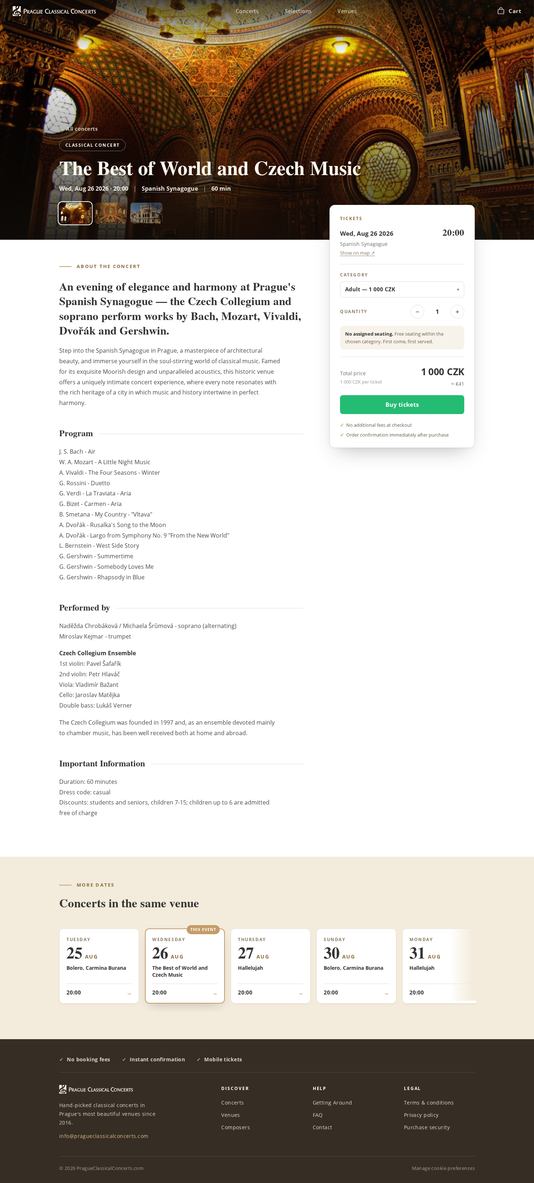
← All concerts (78, 129)
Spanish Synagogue (170, 189)
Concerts (247, 11)
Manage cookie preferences (443, 1168)
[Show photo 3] (146, 213)
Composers (235, 1127)
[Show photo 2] (111, 213)
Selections (298, 11)
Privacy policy (421, 1114)
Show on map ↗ (357, 253)
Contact (322, 1127)
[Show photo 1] (75, 213)
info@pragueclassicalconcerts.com (103, 1136)
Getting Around (332, 1102)
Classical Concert (92, 145)
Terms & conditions (429, 1102)
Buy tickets (402, 404)
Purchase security (427, 1127)
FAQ (318, 1114)
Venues (347, 11)
